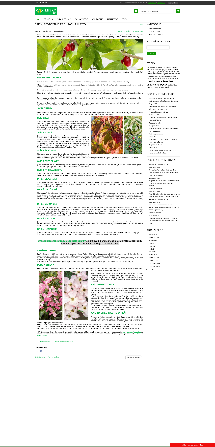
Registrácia (161, 3)
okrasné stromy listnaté (154, 73)
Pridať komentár (138, 31)
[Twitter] (38, 352)
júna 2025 (152, 246)
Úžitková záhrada (155, 32)
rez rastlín (154, 85)
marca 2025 (153, 255)
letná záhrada (174, 71)
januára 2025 (153, 260)
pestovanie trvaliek (160, 81)
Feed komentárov (53, 357)
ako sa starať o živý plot (169, 67)
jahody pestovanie (153, 71)
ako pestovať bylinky (154, 67)
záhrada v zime (164, 88)
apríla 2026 (153, 235)
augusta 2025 (154, 240)
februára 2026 (154, 237)
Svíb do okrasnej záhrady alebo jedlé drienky (62, 241)
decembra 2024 (154, 263)
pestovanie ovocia (172, 79)
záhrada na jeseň (153, 88)
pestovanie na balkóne (168, 77)
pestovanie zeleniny (158, 84)
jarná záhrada (164, 71)
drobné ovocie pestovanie (170, 69)
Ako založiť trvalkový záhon (158, 112)
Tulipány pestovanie (156, 134)
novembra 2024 (154, 266)
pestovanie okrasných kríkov (64, 341)
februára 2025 (154, 257)
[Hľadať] (136, 11)
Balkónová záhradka (156, 34)
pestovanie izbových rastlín (171, 75)
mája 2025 (152, 249)
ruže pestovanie (162, 86)
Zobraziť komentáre (124, 31)
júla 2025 (152, 243)
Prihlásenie (152, 3)
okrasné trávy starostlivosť (171, 73)
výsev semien (172, 86)
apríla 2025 (153, 252)
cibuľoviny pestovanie (154, 69)
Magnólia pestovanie (156, 145)
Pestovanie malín (155, 123)
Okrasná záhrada (45, 341)
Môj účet (172, 3)
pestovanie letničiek (153, 77)
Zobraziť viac (149, 269)
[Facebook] (41, 352)
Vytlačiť (140, 24)
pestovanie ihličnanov (154, 75)
